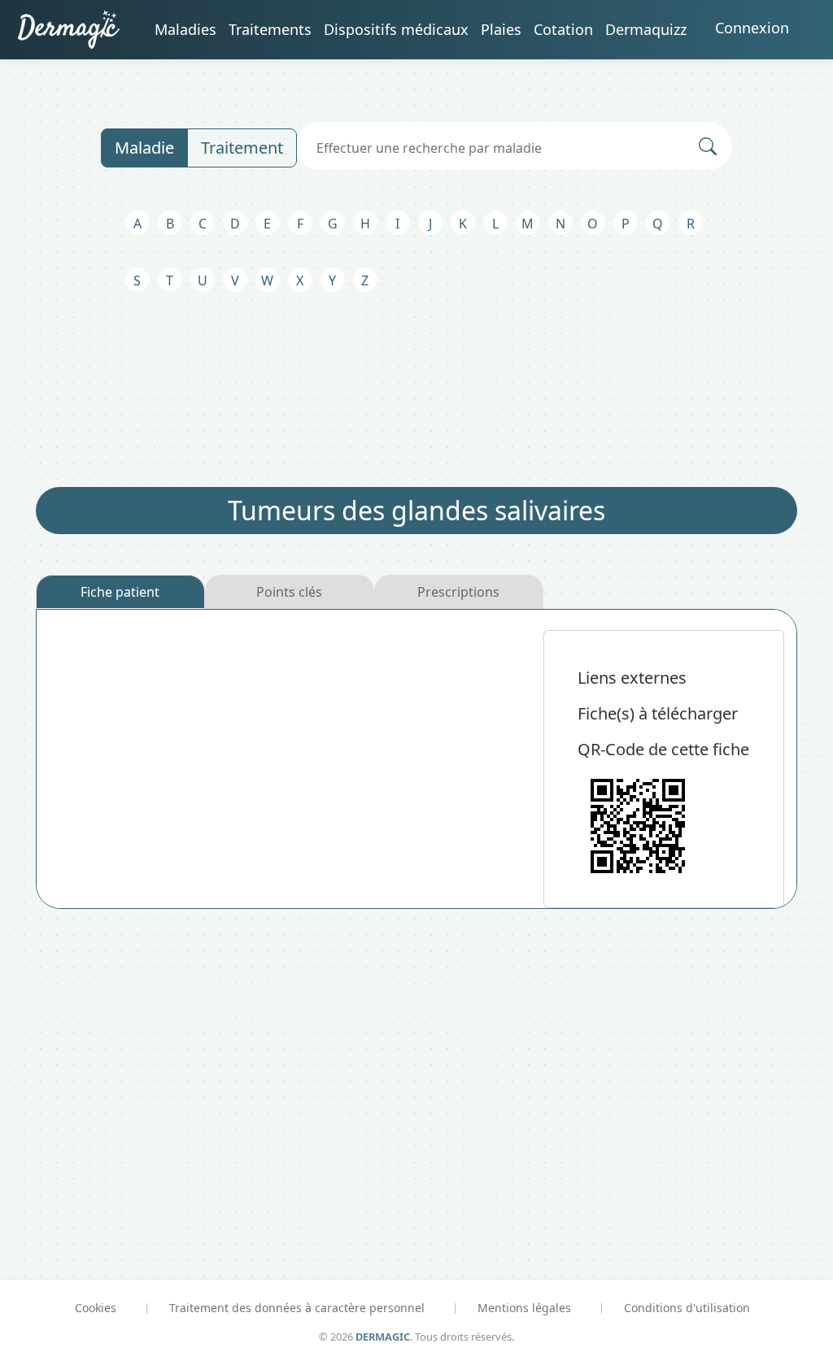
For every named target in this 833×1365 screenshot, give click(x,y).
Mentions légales (524, 1307)
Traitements (270, 29)
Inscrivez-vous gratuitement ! (367, 1123)
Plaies (501, 29)
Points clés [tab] (289, 592)
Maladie (144, 148)
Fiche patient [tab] (120, 592)
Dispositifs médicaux (396, 29)
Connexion (752, 27)
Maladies (185, 29)
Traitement (242, 148)
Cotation (563, 29)
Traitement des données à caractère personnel (297, 1307)
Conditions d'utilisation (687, 1307)
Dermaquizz (646, 29)
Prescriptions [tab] (458, 592)
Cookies (95, 1307)
